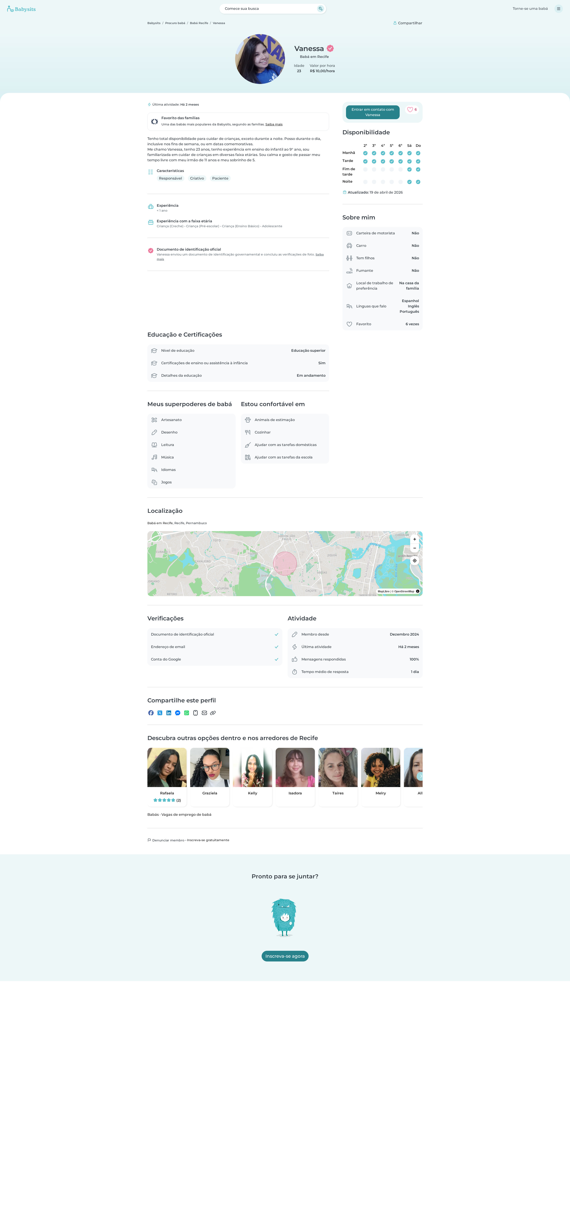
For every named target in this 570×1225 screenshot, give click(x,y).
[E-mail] (204, 713)
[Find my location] (414, 560)
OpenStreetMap (404, 591)
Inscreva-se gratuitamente (208, 840)
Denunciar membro (167, 840)
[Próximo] (421, 776)
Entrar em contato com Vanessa (373, 112)
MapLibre (384, 591)
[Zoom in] (414, 539)
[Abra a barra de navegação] (558, 8)
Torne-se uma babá (530, 8)
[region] (285, 563)
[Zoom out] (414, 548)
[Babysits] (21, 9)
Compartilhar (409, 23)
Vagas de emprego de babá (186, 814)
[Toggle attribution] (417, 591)
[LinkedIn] (168, 713)
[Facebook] (151, 713)
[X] (159, 713)
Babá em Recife (314, 57)
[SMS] (195, 713)
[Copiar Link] (213, 713)
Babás (153, 814)
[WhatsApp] (186, 713)
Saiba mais (274, 124)
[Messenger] (177, 713)
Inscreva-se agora (285, 956)
